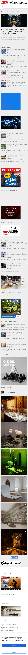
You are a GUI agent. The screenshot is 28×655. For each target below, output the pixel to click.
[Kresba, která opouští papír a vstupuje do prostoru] (14, 489)
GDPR (15, 641)
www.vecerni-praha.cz (11, 629)
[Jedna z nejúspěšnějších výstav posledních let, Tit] (14, 409)
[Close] (26, 634)
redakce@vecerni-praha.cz (12, 625)
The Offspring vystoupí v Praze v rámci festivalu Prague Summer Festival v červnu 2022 (12, 31)
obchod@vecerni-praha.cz (12, 627)
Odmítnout (14, 652)
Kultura (3, 35)
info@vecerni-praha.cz (11, 624)
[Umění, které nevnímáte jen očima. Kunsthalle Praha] (14, 435)
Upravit (14, 648)
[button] (14, 371)
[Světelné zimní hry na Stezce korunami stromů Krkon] (14, 542)
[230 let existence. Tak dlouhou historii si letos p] (14, 516)
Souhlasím (14, 645)
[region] (14, 644)
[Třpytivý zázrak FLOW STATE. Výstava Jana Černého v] (14, 462)
